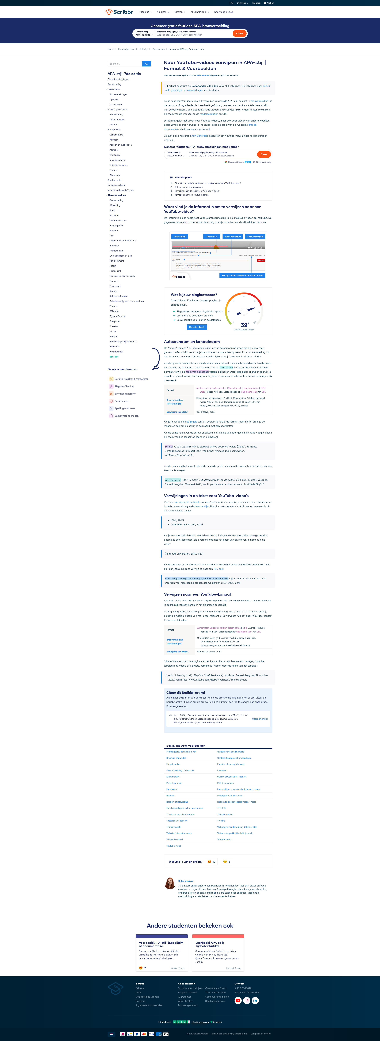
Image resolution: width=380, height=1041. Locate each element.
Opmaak (114, 99)
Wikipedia (114, 346)
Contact (239, 983)
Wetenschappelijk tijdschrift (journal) (234, 833)
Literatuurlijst (114, 89)
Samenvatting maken (217, 996)
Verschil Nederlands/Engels (121, 190)
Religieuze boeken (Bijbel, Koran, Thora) (236, 802)
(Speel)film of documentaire (230, 751)
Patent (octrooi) (174, 783)
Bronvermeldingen (118, 94)
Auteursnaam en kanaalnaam (189, 187)
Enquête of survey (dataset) (230, 764)
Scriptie (113, 306)
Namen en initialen (116, 185)
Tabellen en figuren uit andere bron (127, 301)
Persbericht (115, 271)
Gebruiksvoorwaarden (198, 1033)
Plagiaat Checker (187, 992)
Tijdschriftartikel (117, 316)
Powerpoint (115, 286)
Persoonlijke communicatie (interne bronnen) (238, 789)
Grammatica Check (216, 988)
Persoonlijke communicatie (122, 276)
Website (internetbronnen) (179, 833)
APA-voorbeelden (117, 195)
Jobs (138, 992)
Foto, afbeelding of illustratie (180, 770)
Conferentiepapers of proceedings (234, 758)
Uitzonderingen (117, 119)
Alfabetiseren (116, 104)
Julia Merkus (203, 75)
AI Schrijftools (199, 11)
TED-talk (114, 311)
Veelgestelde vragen (147, 996)
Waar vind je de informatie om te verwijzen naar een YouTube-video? (208, 183)
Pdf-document (117, 261)
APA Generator (115, 180)
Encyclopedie (116, 225)
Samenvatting (114, 84)
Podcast (114, 281)
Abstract (114, 139)
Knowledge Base (223, 11)
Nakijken (162, 11)
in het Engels (190, 421)
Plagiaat (144, 11)
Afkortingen (115, 175)
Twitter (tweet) (173, 827)
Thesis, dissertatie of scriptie (180, 814)
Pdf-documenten (225, 783)
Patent (113, 266)
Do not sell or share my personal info (229, 1033)
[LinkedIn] (255, 1000)
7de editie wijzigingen (118, 79)
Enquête (114, 230)
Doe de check (197, 327)
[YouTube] (238, 1000)
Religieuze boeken (119, 296)
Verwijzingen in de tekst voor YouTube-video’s (197, 191)
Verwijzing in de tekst (177, 412)
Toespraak (115, 321)
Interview (114, 245)
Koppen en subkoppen (121, 145)
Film (112, 235)
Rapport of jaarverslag (177, 802)
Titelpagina (115, 155)
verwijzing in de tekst (187, 502)
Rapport (114, 291)
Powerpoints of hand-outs (229, 795)
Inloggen (256, 3)
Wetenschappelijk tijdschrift (123, 341)
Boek (112, 210)
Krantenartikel (116, 250)
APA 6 (266, 85)
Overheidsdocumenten (121, 255)
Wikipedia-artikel (174, 839)
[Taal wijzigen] (111, 1034)
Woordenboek (116, 351)
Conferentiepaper (118, 220)
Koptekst (114, 150)
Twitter (113, 331)
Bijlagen (113, 170)
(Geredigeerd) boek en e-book (181, 751)
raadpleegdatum (209, 113)
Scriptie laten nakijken (190, 988)
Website (113, 336)
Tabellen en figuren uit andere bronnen (185, 808)
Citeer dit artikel (260, 719)
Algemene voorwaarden (149, 1005)
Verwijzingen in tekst (118, 109)
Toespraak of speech (176, 820)
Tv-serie (114, 326)
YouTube (114, 356)
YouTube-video (173, 846)
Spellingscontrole (215, 1001)
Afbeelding (115, 205)
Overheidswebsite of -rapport (231, 776)
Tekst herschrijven (215, 992)
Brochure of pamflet (176, 758)
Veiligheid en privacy (261, 1033)
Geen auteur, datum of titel (123, 240)
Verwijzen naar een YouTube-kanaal (192, 194)
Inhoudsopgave (117, 160)
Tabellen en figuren (119, 165)
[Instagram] (246, 1000)
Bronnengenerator (188, 1005)
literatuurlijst (202, 506)
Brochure (114, 215)
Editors (140, 988)
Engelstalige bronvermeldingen (185, 90)
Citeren (178, 11)
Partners (140, 1001)
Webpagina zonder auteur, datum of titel (236, 827)
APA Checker (185, 1001)
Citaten (113, 124)
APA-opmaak (114, 129)
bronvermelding (259, 100)
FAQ (231, 3)
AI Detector (184, 996)
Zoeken (270, 3)
